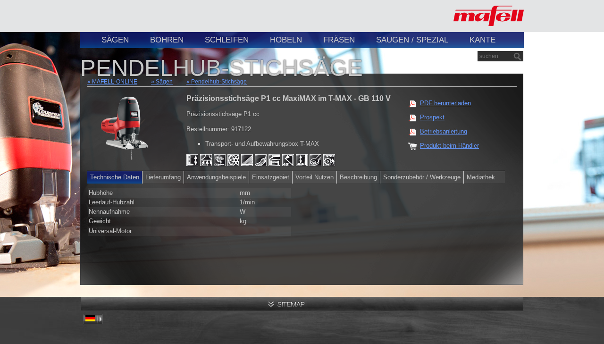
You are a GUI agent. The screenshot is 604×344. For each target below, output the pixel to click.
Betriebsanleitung (443, 131)
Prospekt (432, 117)
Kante (482, 39)
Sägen (115, 39)
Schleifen (227, 39)
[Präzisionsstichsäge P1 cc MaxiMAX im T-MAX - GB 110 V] (127, 124)
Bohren (167, 39)
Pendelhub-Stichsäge (219, 81)
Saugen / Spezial (412, 39)
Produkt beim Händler (449, 145)
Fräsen (339, 39)
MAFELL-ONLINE (114, 81)
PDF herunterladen (445, 103)
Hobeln (286, 39)
